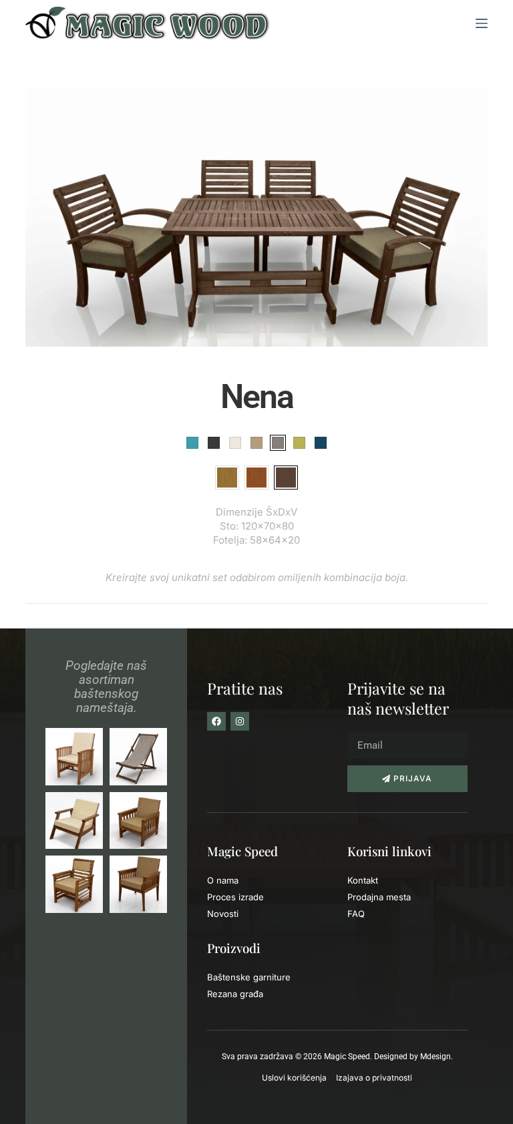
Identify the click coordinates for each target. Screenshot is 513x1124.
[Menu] (482, 23)
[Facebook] (216, 721)
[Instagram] (239, 721)
